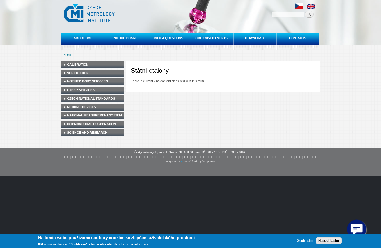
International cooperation (91, 124)
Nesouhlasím (328, 240)
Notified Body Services (87, 81)
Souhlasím (305, 240)
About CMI (82, 38)
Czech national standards (91, 98)
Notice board (126, 38)
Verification (78, 73)
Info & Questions (168, 38)
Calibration (77, 64)
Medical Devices (81, 107)
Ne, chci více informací (130, 244)
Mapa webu (173, 161)
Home (67, 54)
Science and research (87, 132)
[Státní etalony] (299, 7)
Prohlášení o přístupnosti (199, 161)
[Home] (89, 13)
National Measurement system (94, 115)
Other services (81, 90)
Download (254, 38)
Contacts (297, 38)
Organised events (211, 38)
